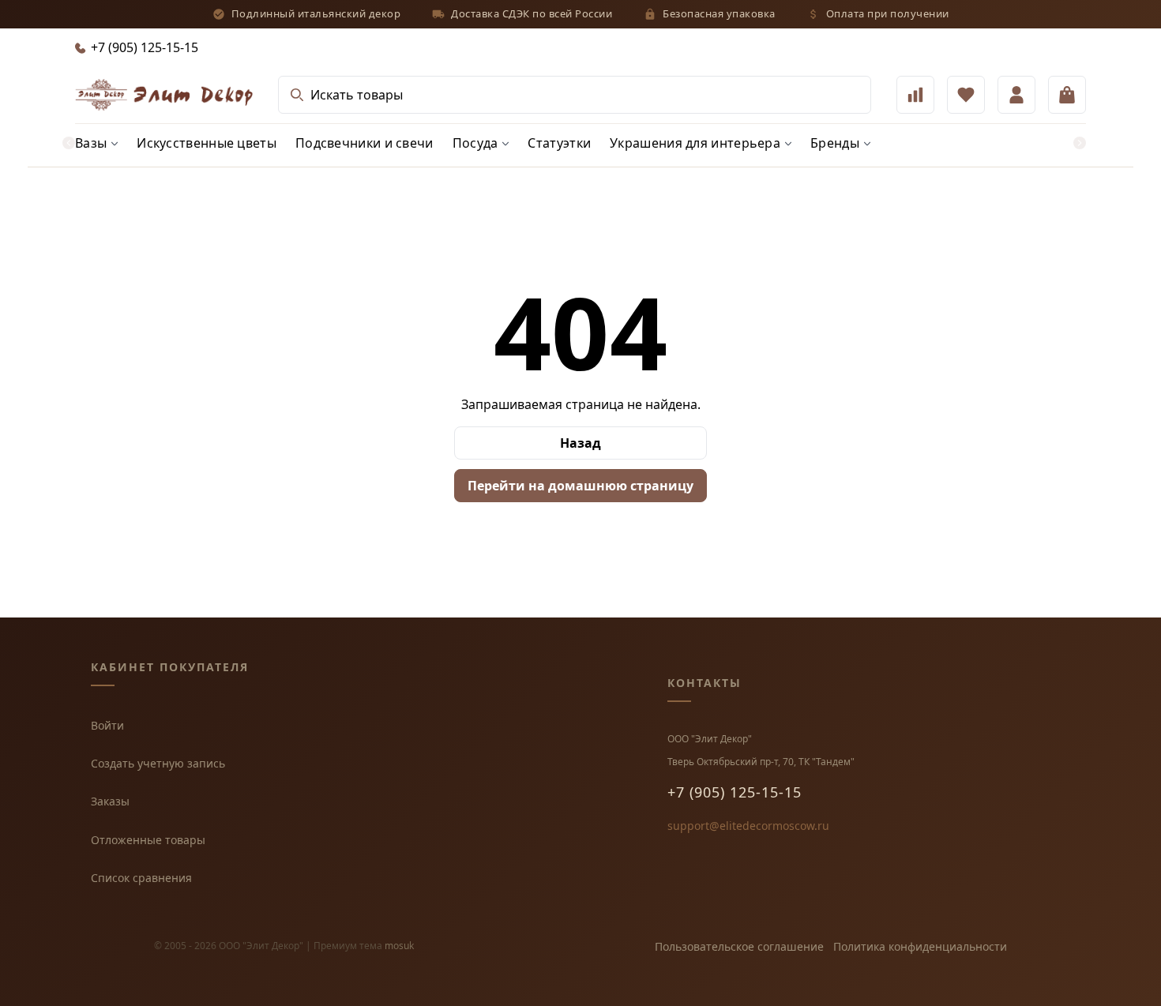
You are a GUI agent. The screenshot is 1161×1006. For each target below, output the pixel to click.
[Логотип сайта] (164, 95)
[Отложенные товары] (966, 95)
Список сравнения (141, 877)
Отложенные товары (148, 839)
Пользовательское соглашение (739, 946)
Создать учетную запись (158, 763)
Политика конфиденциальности (920, 946)
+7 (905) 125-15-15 (734, 792)
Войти (107, 725)
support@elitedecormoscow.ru (748, 825)
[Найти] (297, 95)
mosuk (399, 945)
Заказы (110, 801)
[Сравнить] (915, 95)
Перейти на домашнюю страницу (580, 485)
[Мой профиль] (1016, 95)
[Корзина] (1067, 95)
